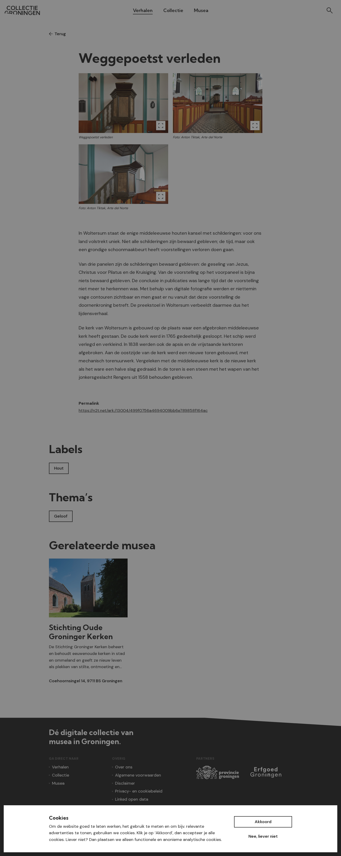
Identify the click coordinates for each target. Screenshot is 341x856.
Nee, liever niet (263, 836)
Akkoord (263, 821)
